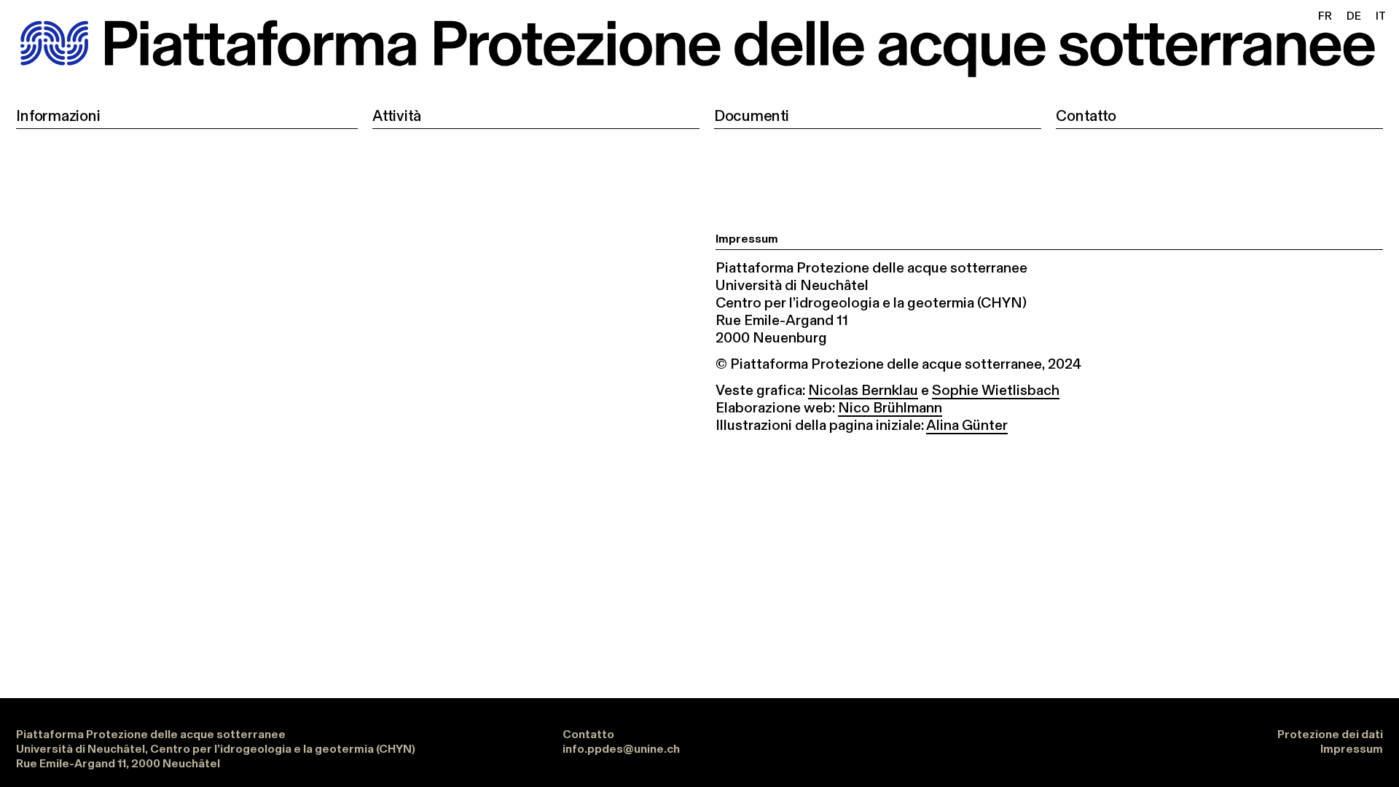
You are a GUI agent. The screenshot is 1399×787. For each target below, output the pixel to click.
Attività (396, 113)
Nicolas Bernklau (863, 390)
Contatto (1086, 113)
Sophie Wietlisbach (995, 390)
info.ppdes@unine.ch (621, 749)
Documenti (751, 113)
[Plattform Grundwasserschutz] (699, 47)
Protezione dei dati (1330, 734)
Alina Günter (967, 425)
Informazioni (58, 113)
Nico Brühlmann (890, 407)
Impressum (1351, 749)
